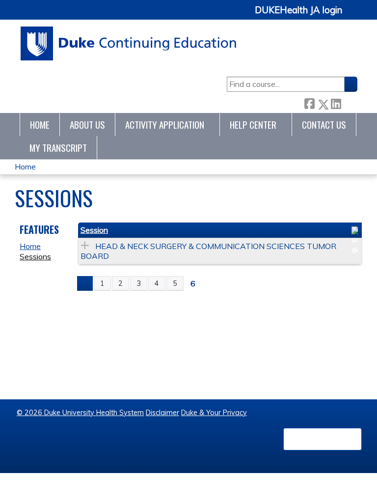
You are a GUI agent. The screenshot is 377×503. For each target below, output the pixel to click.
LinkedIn (336, 102)
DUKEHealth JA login (298, 10)
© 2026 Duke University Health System (80, 412)
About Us (87, 124)
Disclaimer (162, 412)
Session (94, 230)
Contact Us (324, 124)
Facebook (309, 102)
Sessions (35, 256)
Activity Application (164, 124)
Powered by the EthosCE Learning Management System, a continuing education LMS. (322, 439)
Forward (349, 102)
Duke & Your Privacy (214, 412)
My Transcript (58, 147)
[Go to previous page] (85, 283)
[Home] (129, 43)
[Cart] (353, 15)
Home (40, 124)
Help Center (253, 124)
